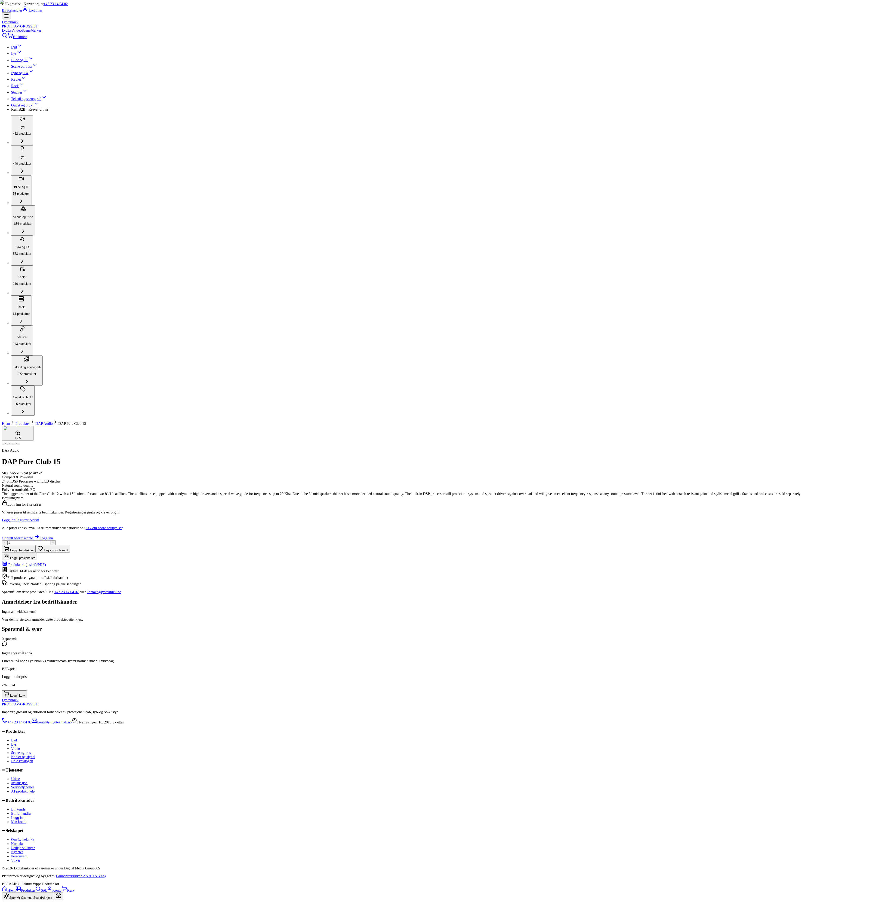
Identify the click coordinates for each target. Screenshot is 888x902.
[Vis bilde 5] (18, 443)
